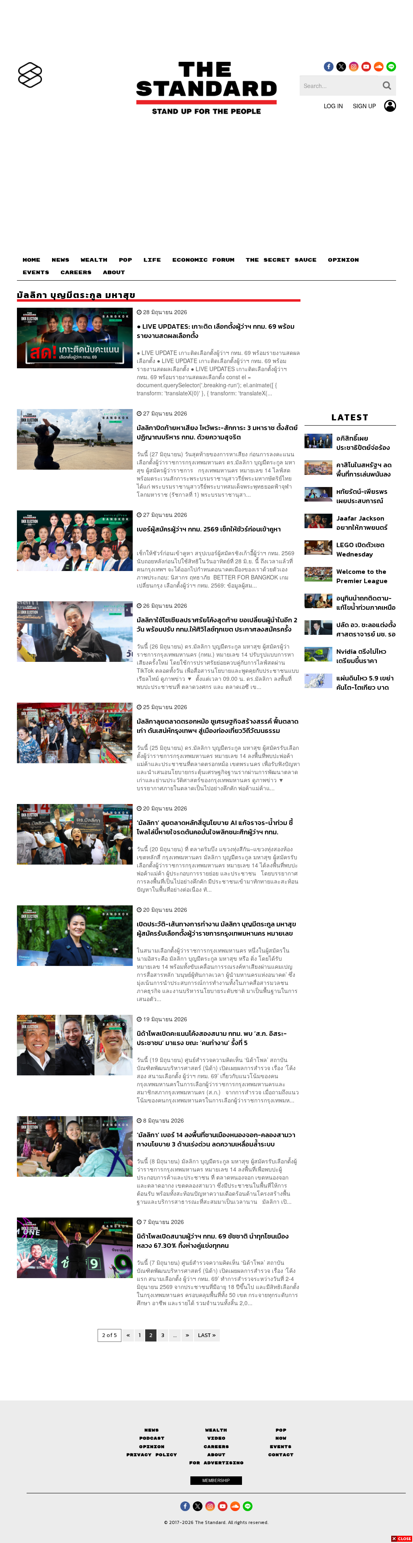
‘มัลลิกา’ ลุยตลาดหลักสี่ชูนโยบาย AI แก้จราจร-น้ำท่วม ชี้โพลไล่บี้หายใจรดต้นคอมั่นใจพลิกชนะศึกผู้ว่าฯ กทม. (215, 827)
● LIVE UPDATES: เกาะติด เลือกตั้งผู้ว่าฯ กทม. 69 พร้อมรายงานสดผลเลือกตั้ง (215, 331)
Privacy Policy (151, 1455)
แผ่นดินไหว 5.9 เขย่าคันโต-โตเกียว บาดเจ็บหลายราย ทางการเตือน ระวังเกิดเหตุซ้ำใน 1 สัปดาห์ (365, 683)
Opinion (152, 1446)
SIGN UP (364, 106)
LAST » (207, 1335)
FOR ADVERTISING (216, 1463)
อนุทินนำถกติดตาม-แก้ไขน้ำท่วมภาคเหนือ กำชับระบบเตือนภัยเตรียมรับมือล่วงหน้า (366, 603)
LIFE (152, 260)
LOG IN (333, 106)
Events (281, 1446)
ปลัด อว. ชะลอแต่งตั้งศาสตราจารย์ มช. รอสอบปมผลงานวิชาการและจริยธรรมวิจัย (366, 629)
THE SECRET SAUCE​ (281, 260)
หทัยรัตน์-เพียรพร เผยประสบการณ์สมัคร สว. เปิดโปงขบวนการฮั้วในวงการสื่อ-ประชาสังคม (366, 496)
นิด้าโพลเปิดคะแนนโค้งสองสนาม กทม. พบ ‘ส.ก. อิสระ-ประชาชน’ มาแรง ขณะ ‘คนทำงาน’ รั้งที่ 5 (212, 1038)
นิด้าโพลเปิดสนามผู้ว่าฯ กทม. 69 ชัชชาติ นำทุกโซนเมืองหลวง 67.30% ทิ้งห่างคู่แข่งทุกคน (213, 1241)
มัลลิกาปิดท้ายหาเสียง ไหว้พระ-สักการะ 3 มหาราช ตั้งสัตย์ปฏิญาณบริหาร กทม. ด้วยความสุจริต (217, 432)
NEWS (60, 260)
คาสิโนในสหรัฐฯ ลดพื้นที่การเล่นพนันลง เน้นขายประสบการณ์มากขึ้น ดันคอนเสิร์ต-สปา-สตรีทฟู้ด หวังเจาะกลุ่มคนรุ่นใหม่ (366, 469)
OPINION (343, 260)
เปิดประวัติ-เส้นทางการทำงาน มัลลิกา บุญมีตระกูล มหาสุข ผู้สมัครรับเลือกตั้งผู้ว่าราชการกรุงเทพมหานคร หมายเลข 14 (216, 929)
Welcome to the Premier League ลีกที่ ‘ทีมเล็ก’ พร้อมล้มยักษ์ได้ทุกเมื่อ (363, 576)
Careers (216, 1446)
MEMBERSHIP (216, 1480)
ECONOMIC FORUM (203, 260)
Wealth (216, 1430)
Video (216, 1438)
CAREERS (76, 272)
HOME (31, 260)
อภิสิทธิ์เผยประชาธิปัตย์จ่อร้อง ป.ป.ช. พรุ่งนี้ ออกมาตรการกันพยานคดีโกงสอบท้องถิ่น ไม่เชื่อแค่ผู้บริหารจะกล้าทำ (366, 443)
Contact (281, 1455)
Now (280, 1438)
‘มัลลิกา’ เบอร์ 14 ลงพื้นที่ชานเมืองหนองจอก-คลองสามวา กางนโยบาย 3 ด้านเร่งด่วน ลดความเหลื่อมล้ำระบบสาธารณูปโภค (216, 1139)
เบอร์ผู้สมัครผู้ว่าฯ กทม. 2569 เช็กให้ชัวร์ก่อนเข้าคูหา (209, 529)
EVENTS (36, 272)
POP (125, 260)
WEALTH (94, 260)
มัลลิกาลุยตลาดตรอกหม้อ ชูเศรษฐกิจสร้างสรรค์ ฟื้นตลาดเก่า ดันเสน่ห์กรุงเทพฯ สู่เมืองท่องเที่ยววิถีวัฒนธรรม (217, 726)
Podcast (152, 1438)
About (216, 1455)
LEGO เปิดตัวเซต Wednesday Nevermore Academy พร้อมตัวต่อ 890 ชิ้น (364, 549)
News (151, 1430)
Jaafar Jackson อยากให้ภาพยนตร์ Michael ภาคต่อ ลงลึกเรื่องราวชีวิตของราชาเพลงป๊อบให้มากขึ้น (365, 523)
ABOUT (114, 272)
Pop (280, 1430)
